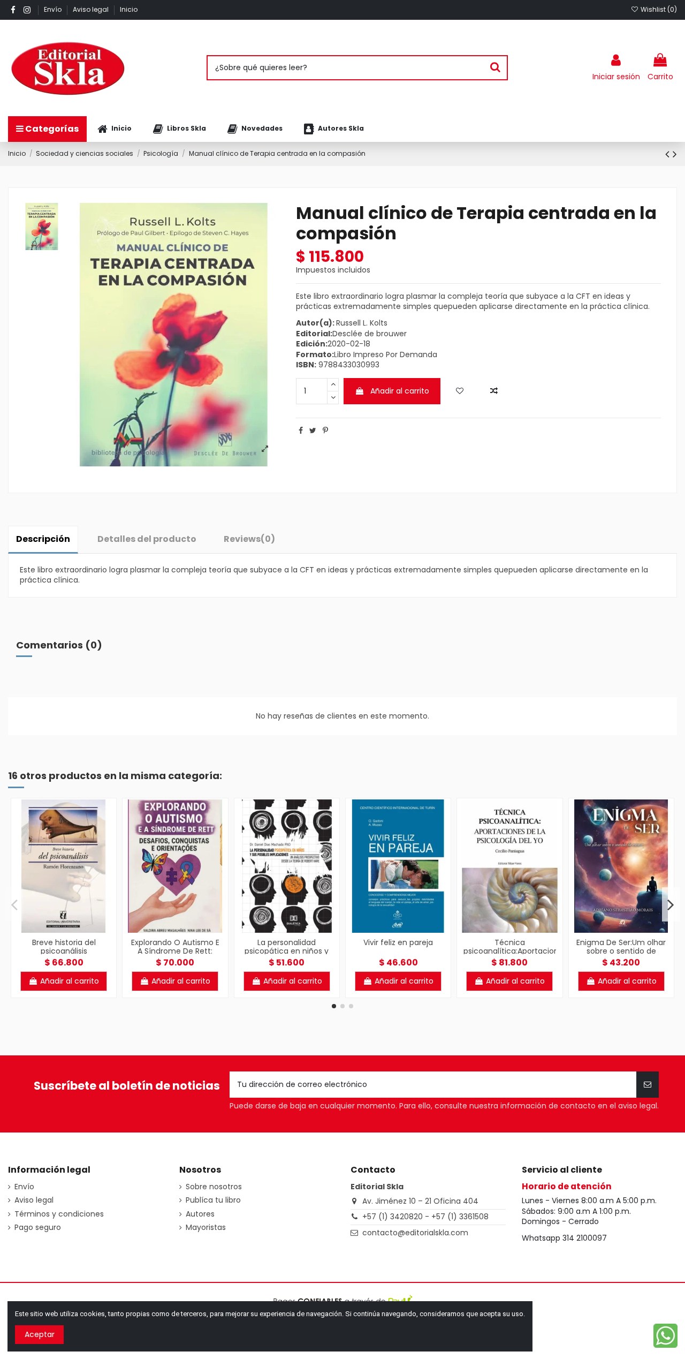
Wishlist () (658, 9)
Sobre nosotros (214, 1187)
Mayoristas (206, 1227)
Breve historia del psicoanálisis (64, 947)
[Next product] (675, 154)
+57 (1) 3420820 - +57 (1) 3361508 (425, 1216)
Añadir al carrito (399, 391)
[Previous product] (669, 154)
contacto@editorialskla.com (415, 1232)
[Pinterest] (325, 430)
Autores (200, 1214)
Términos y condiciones (59, 1214)
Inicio (129, 9)
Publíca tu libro (213, 1200)
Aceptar (40, 1334)
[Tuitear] (312, 430)
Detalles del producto (146, 539)
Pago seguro (37, 1227)
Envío (53, 9)
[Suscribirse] (647, 1084)
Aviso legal (91, 9)
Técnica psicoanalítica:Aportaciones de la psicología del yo (515, 951)
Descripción (43, 539)
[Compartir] (301, 430)
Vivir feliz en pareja (398, 942)
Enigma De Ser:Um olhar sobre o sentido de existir (621, 951)
